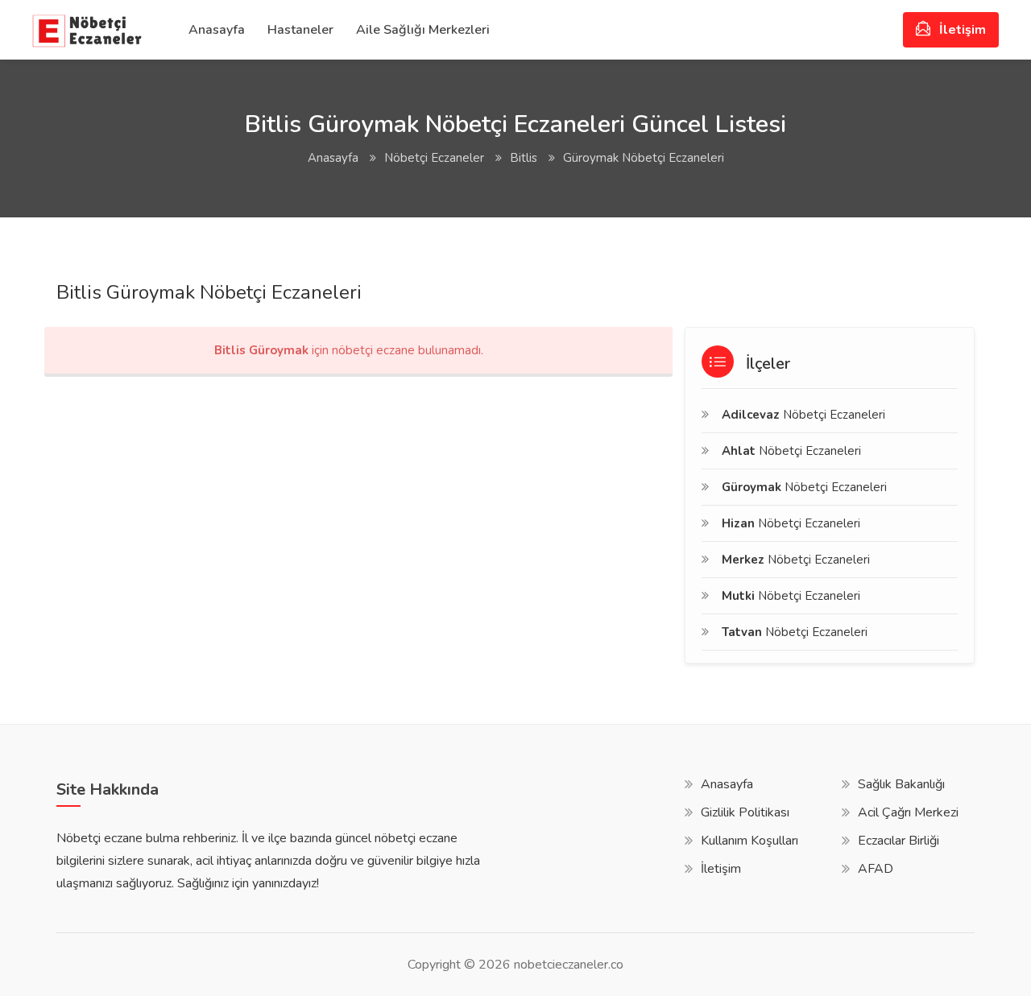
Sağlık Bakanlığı (901, 784)
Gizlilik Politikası (745, 812)
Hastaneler (300, 30)
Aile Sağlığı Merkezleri (423, 30)
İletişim (961, 30)
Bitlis (523, 158)
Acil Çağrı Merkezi (908, 812)
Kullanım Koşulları (749, 840)
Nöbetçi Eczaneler (434, 158)
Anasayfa (216, 30)
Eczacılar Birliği (898, 840)
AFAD (875, 869)
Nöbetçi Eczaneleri (803, 415)
